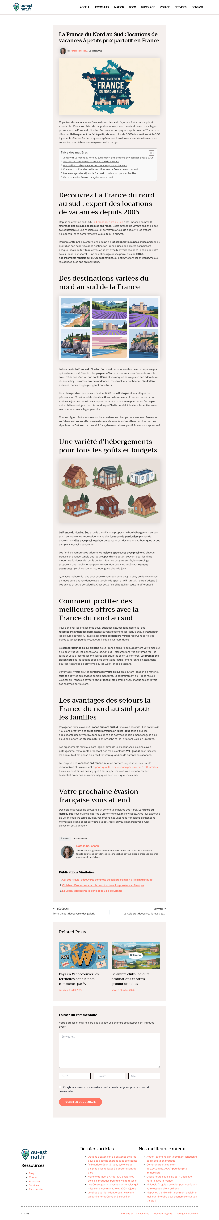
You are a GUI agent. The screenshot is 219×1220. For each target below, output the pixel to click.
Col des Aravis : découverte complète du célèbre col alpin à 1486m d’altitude (107, 879)
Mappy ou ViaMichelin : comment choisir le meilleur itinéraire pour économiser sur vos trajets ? (172, 1196)
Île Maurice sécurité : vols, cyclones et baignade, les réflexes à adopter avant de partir (112, 1168)
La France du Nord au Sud (108, 222)
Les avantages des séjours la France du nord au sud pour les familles (99, 173)
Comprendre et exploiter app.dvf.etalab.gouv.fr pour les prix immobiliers (167, 1168)
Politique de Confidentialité (135, 1213)
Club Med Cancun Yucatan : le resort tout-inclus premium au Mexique (103, 885)
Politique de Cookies (187, 1213)
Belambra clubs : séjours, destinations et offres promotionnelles (131, 979)
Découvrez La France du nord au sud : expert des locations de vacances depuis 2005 (108, 157)
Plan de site (36, 1189)
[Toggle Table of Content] (150, 153)
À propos (65, 838)
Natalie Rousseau (87, 846)
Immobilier (102, 7)
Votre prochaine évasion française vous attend (88, 177)
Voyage (165, 7)
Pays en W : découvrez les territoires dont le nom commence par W (79, 979)
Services (180, 7)
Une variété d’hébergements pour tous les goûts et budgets (95, 165)
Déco (132, 7)
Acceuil (85, 7)
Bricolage (148, 7)
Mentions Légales (163, 1213)
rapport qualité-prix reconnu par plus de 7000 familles (125, 767)
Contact (197, 7)
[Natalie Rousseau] (67, 852)
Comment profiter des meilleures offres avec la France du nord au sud (100, 169)
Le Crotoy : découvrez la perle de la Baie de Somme (92, 890)
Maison (119, 7)
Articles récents (80, 838)
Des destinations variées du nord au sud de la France (91, 161)
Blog (31, 1173)
